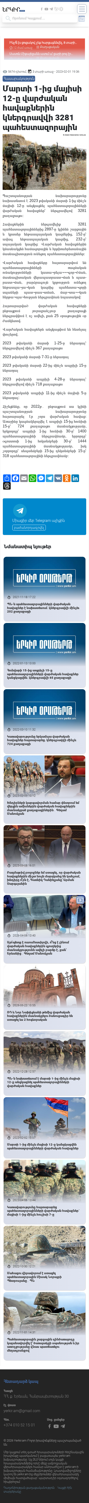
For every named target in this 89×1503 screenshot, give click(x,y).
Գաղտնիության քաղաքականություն (29, 1487)
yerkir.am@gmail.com (22, 1411)
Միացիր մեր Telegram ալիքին (38, 520)
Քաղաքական (49, 47)
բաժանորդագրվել (29, 527)
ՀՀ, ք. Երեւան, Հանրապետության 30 (36, 1396)
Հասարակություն (18, 78)
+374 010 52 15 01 (19, 1425)
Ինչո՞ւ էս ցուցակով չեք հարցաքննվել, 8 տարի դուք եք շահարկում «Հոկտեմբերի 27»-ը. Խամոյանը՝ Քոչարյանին (42, 43)
